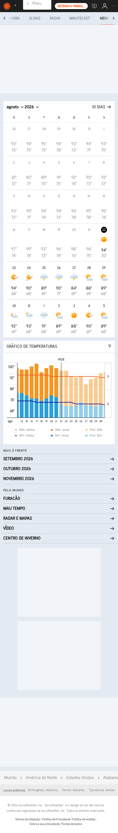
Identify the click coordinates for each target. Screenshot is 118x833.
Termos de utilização (28, 819)
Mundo (10, 777)
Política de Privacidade (56, 819)
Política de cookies (83, 819)
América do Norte (41, 777)
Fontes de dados (71, 824)
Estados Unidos (80, 777)
